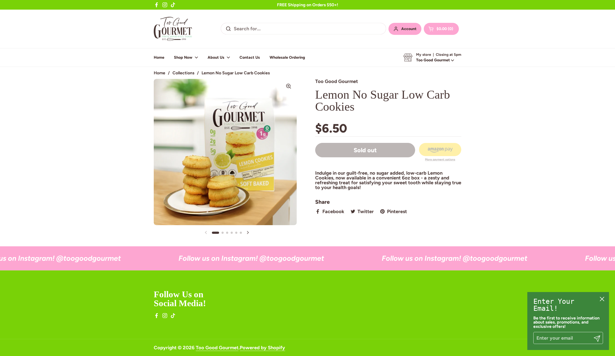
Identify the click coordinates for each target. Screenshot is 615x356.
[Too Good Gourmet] (173, 29)
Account (409, 28)
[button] (441, 29)
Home (159, 72)
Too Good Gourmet (217, 347)
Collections (183, 72)
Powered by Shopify (262, 347)
